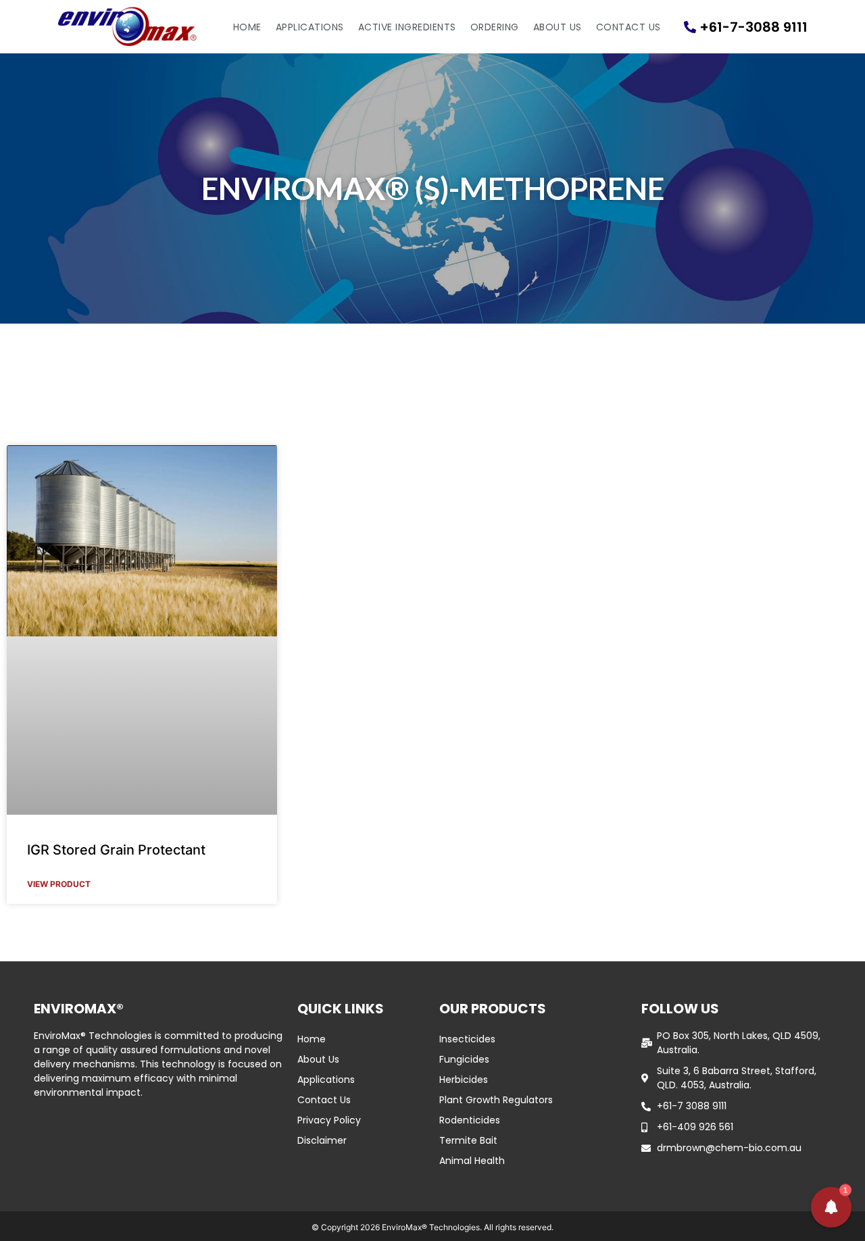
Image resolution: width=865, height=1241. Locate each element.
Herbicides (463, 1079)
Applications (310, 27)
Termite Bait (468, 1140)
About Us (557, 27)
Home (247, 27)
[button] (831, 1207)
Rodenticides (469, 1120)
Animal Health (472, 1160)
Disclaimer (322, 1140)
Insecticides (467, 1039)
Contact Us (628, 27)
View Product (59, 884)
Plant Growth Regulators (496, 1100)
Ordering (494, 27)
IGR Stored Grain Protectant (116, 850)
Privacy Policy (329, 1120)
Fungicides (464, 1059)
